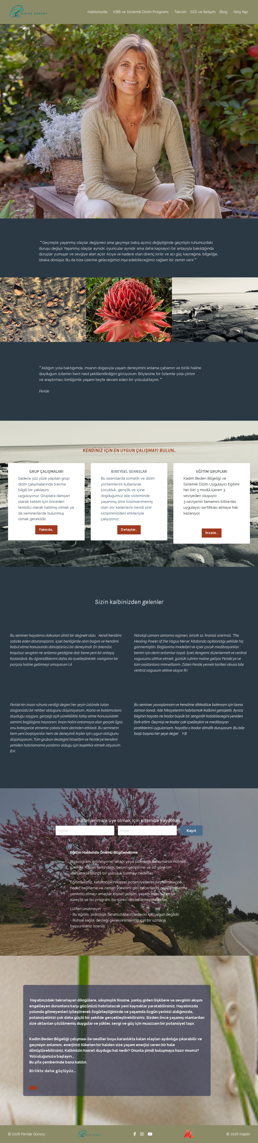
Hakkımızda (97, 12)
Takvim (180, 12)
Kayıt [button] (191, 830)
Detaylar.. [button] (129, 530)
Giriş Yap (240, 12)
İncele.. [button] (211, 533)
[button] (32, 1088)
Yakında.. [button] (46, 530)
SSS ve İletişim (202, 12)
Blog (223, 12)
